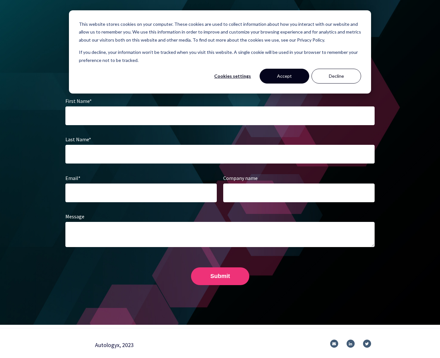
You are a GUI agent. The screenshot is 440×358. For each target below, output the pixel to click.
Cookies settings (232, 76)
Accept (284, 76)
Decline (336, 76)
